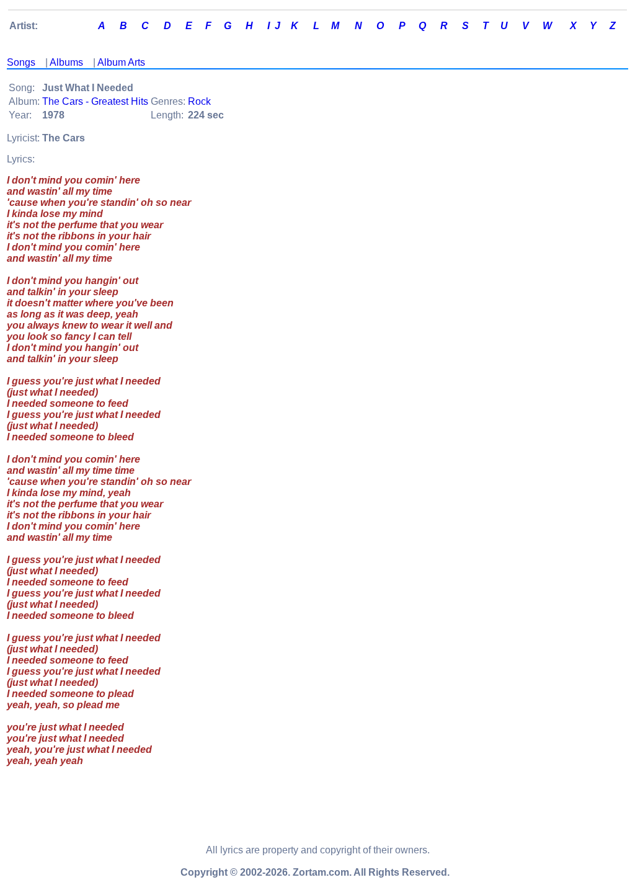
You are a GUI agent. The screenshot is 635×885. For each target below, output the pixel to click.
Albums (66, 62)
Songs (21, 62)
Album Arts (121, 62)
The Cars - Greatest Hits (95, 101)
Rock (199, 101)
